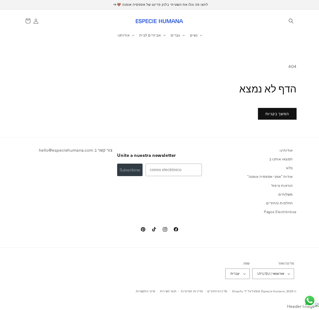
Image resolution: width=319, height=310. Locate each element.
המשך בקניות (277, 113)
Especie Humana (273, 291)
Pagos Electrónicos (280, 212)
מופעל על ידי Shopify (246, 291)
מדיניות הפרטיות (192, 291)
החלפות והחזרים (279, 203)
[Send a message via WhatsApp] (310, 301)
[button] (291, 20)
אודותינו (286, 150)
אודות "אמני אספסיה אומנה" (270, 176)
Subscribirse (130, 169)
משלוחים (285, 194)
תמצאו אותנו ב (281, 159)
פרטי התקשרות (146, 291)
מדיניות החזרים (217, 291)
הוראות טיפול (282, 185)
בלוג (289, 168)
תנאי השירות (168, 291)
